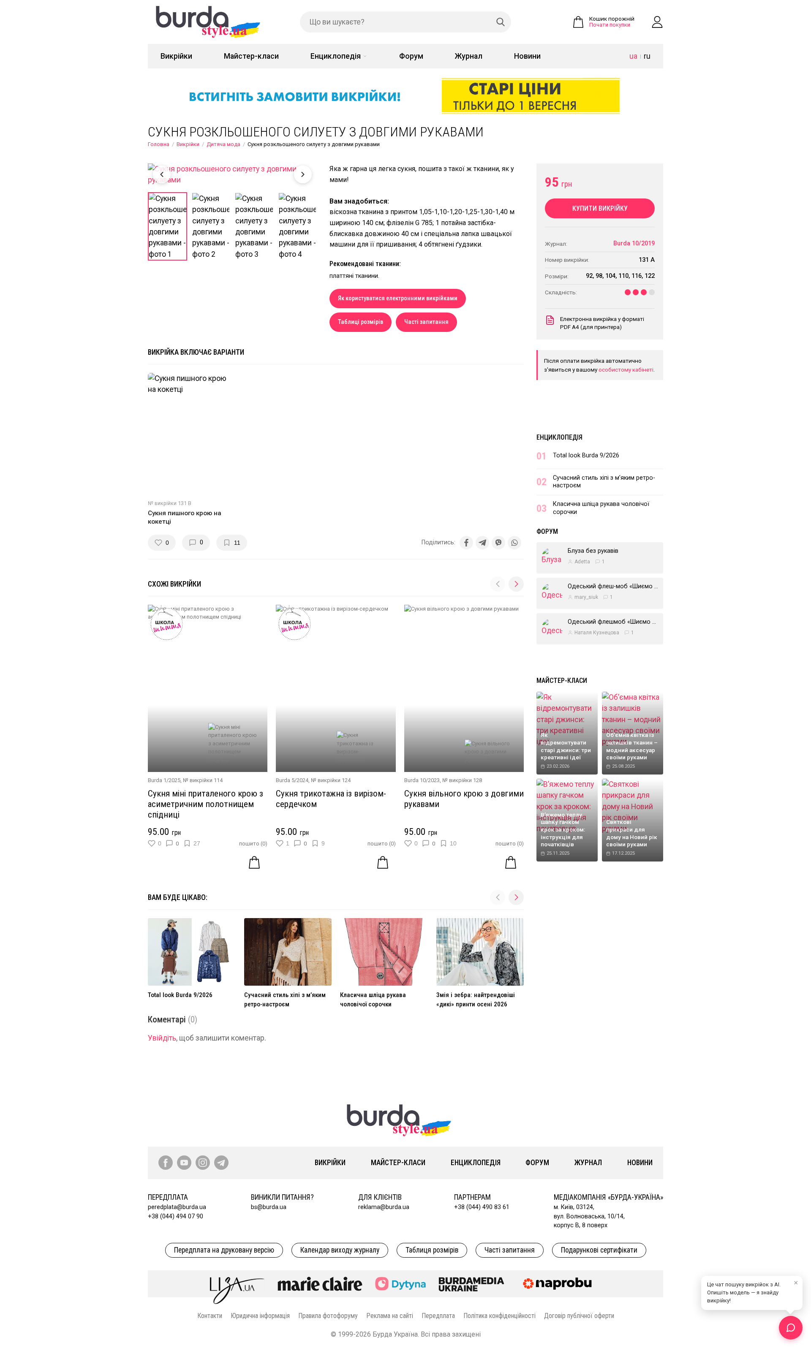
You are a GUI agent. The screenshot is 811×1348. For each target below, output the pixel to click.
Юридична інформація (260, 1316)
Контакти (209, 1316)
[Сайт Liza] (237, 1283)
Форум (411, 56)
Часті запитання (426, 322)
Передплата (438, 1316)
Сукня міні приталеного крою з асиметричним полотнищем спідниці (205, 804)
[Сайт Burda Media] (471, 1283)
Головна (158, 144)
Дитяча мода (223, 144)
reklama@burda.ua (383, 1207)
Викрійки (176, 56)
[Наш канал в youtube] (184, 1162)
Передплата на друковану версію (224, 1250)
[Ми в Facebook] (165, 1162)
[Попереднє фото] (162, 174)
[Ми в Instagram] (203, 1162)
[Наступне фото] (303, 174)
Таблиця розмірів (432, 1250)
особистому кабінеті (626, 369)
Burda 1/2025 (164, 780)
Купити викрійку (600, 208)
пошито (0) (253, 843)
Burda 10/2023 (422, 780)
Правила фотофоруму (328, 1316)
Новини (527, 56)
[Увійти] (657, 22)
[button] (516, 584)
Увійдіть (162, 1038)
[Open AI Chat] (791, 1328)
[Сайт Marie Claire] (320, 1284)
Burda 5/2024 (292, 780)
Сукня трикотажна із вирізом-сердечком (331, 798)
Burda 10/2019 (634, 243)
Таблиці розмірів (360, 322)
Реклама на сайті (389, 1316)
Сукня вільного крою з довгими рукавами (464, 798)
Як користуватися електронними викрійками (397, 298)
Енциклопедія (335, 56)
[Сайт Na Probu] (559, 1283)
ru (647, 56)
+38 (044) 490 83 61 (481, 1207)
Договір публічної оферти (579, 1316)
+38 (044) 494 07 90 (175, 1216)
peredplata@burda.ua (177, 1207)
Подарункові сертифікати (599, 1250)
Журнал (468, 56)
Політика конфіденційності (499, 1316)
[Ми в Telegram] (221, 1162)
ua (633, 56)
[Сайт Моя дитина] (400, 1284)
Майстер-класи (251, 56)
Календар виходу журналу (339, 1250)
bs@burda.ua (268, 1207)
